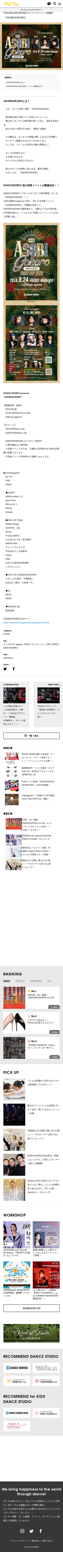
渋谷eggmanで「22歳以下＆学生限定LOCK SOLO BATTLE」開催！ (38, 797)
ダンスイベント (38, 644)
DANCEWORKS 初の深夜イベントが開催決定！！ (25, 86)
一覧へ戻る (33, 735)
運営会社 (35, 1541)
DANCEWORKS (10, 648)
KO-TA (12, 644)
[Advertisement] (28, 899)
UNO (48, 644)
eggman (19, 644)
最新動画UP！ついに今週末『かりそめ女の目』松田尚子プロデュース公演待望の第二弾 (38, 771)
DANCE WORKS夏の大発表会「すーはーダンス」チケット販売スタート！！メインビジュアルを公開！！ (38, 757)
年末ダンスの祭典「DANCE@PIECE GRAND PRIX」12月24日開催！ (38, 783)
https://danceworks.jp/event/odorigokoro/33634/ (26, 622)
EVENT (6, 634)
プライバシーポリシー (19, 1541)
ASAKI (27, 644)
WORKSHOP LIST (32, 1308)
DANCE (55, 644)
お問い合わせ (47, 1541)
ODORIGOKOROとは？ (16, 82)
